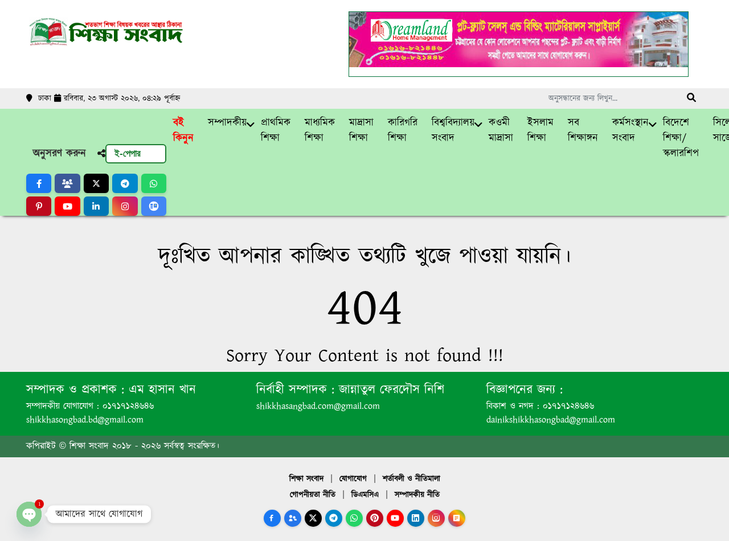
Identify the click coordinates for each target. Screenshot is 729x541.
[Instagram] (436, 518)
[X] (313, 518)
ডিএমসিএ (365, 495)
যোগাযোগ (353, 479)
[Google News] (456, 518)
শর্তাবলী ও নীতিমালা (411, 479)
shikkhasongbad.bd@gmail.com (85, 420)
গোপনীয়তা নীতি (312, 495)
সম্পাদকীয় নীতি (417, 495)
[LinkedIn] (415, 518)
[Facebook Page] (272, 518)
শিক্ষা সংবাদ (306, 479)
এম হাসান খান (160, 390)
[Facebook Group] (292, 518)
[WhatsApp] (354, 518)
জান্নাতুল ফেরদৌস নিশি (389, 390)
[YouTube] (395, 518)
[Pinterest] (374, 518)
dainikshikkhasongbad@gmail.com (550, 420)
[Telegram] (333, 518)
